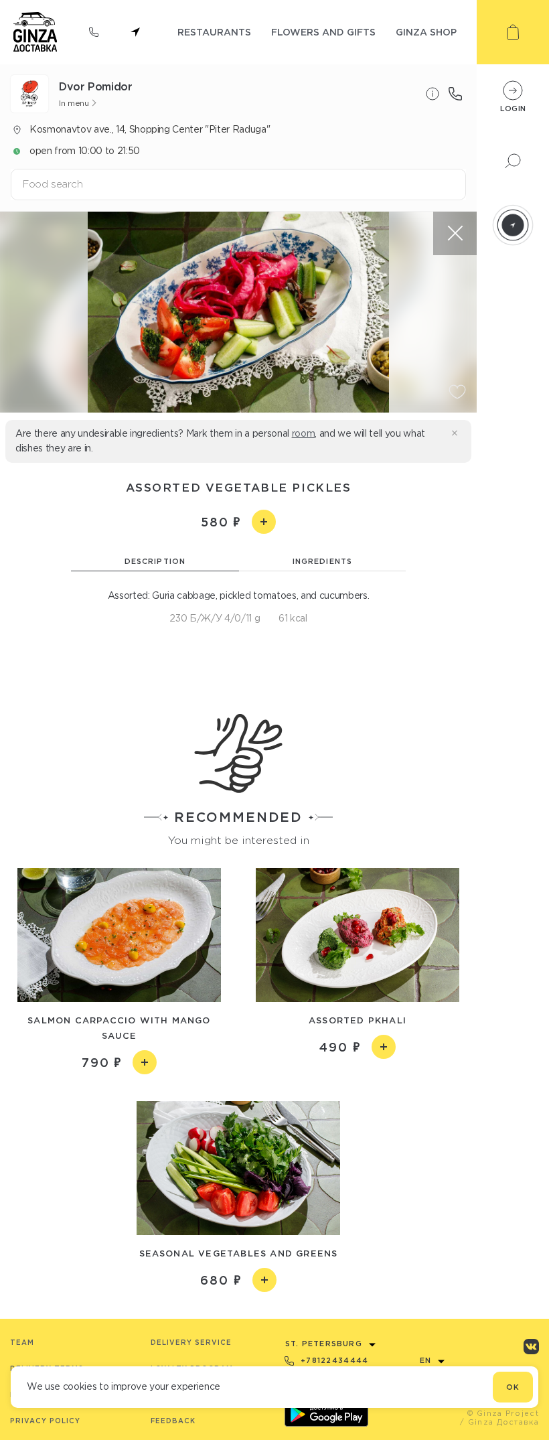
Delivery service (191, 1342)
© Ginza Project (503, 1413)
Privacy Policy (45, 1421)
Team (22, 1342)
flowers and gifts (323, 32)
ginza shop (426, 32)
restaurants (214, 32)
